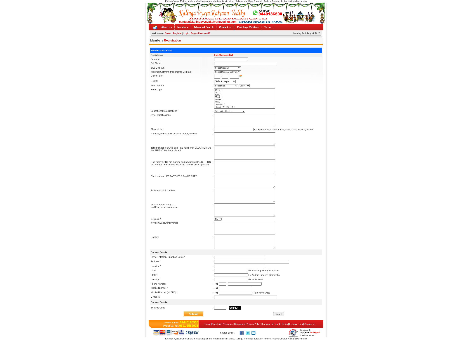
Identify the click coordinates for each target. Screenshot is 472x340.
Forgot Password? (200, 33)
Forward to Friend (271, 324)
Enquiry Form (296, 324)
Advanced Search (204, 27)
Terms (267, 27)
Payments (227, 324)
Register (177, 33)
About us (166, 27)
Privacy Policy (254, 324)
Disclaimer (239, 324)
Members (182, 27)
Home (207, 324)
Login (186, 33)
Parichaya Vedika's (247, 27)
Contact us (225, 27)
